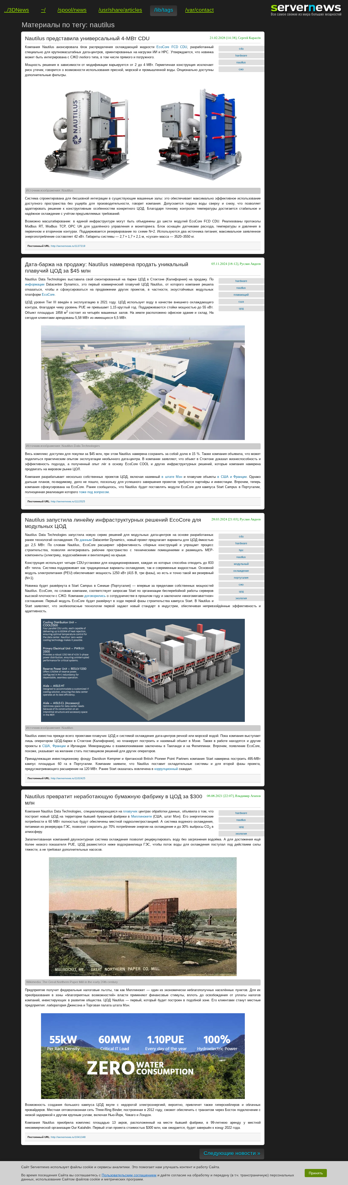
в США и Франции (232, 477)
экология (241, 598)
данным (86, 540)
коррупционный (166, 769)
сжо (241, 69)
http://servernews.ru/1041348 (68, 1137)
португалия (241, 577)
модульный (241, 563)
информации (34, 284)
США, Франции (54, 746)
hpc (241, 550)
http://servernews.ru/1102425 (68, 778)
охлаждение (241, 570)
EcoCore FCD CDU (171, 47)
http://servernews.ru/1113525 (68, 501)
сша (241, 301)
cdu (241, 48)
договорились (95, 596)
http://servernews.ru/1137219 (68, 246)
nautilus (241, 62)
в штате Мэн (172, 477)
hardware (241, 55)
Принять (316, 1173)
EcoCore (48, 294)
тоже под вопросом (94, 492)
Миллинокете (141, 816)
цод (241, 308)
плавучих (130, 811)
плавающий (241, 294)
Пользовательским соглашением (129, 1175)
